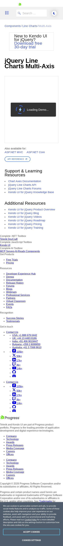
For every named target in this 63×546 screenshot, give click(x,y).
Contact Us (12, 332)
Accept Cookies (31, 531)
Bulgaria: (26, 344)
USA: (24, 335)
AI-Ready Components (27, 251)
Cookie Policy (31, 519)
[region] (31, 524)
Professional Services (18, 295)
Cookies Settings (31, 540)
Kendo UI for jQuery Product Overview (31, 209)
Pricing (10, 263)
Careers (10, 451)
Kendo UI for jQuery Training (25, 227)
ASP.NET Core (36, 152)
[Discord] (14, 376)
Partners (10, 298)
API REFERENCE (15, 159)
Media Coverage (15, 448)
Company (11, 436)
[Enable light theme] (54, 13)
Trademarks (45, 501)
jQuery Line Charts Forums (24, 188)
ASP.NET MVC (14, 152)
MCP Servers (7, 251)
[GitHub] (14, 373)
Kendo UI (5, 245)
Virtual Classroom (16, 301)
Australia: (26, 347)
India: (25, 341)
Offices (10, 454)
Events (10, 304)
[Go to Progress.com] (10, 419)
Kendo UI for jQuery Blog (23, 213)
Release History (15, 283)
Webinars (11, 292)
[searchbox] (31, 13)
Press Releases (14, 445)
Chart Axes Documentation (24, 181)
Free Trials (12, 259)
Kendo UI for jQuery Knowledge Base (31, 192)
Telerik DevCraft (8, 239)
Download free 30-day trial (28, 45)
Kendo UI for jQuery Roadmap (26, 220)
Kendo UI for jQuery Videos (25, 216)
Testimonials (13, 321)
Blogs (9, 289)
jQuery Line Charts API (22, 184)
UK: (24, 338)
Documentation (14, 280)
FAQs (9, 307)
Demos (10, 277)
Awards (10, 442)
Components (13, 26)
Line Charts (29, 26)
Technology (12, 439)
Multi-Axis (45, 26)
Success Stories (15, 318)
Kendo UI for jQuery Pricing (25, 224)
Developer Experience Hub (21, 273)
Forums (10, 286)
